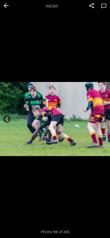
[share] (92, 6)
